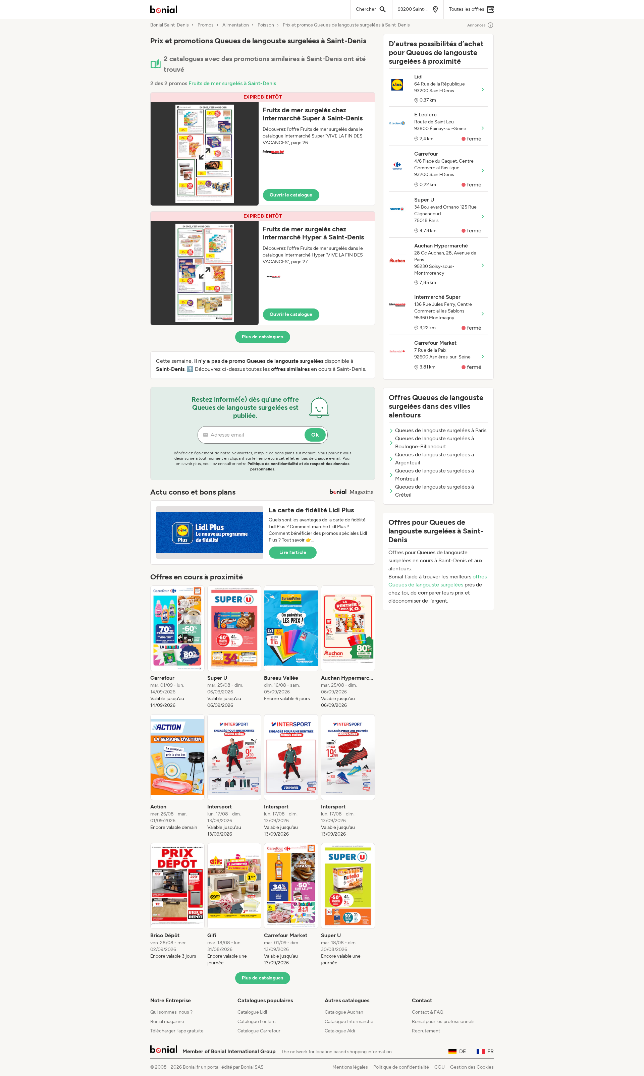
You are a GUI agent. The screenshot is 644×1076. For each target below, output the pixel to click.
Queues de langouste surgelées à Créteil (434, 491)
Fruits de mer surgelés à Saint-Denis (232, 83)
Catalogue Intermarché (349, 1021)
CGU (439, 1067)
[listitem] (177, 647)
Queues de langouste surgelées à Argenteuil (434, 458)
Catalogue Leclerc (256, 1021)
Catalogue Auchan (344, 1012)
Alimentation (235, 25)
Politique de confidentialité (401, 1067)
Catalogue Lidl (252, 1012)
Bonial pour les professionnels (443, 1021)
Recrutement (426, 1031)
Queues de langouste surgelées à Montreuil (434, 474)
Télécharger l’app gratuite (177, 1031)
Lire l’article (292, 552)
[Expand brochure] (205, 154)
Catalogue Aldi (340, 1031)
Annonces (476, 25)
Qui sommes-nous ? (171, 1012)
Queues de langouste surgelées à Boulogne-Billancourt (434, 442)
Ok (315, 435)
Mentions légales (350, 1067)
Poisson (266, 25)
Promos (206, 25)
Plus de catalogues (262, 337)
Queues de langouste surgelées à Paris (440, 430)
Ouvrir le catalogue (291, 195)
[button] (262, 149)
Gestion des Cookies (472, 1067)
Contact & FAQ (427, 1012)
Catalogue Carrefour (258, 1031)
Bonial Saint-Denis (169, 25)
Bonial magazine (167, 1021)
